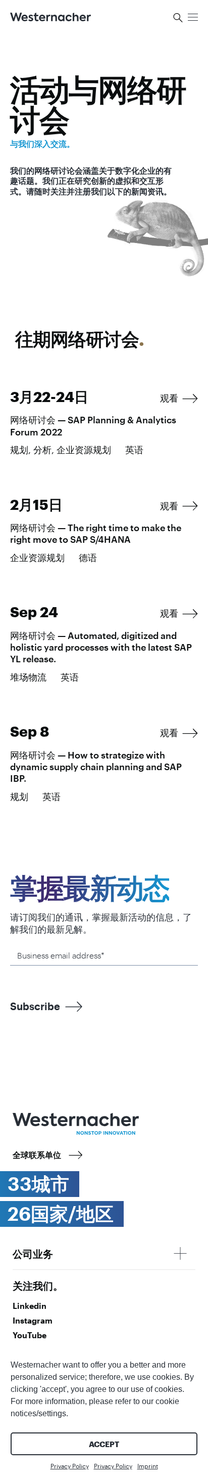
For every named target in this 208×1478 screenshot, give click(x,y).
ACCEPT (104, 1444)
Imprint (147, 1465)
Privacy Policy (69, 1465)
